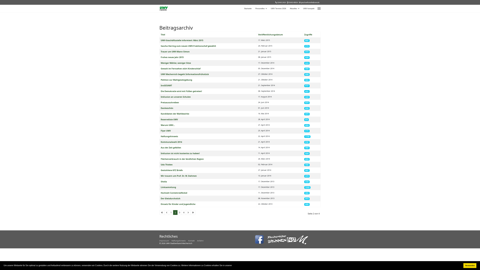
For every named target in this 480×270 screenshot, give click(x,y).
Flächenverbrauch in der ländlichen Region (182, 159)
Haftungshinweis (169, 136)
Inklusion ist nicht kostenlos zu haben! (180, 153)
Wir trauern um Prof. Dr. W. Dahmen (179, 175)
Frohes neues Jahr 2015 (172, 57)
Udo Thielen (167, 164)
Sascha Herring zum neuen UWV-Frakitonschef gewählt (188, 46)
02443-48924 (293, 2)
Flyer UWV (166, 130)
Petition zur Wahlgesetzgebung (176, 79)
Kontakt (191, 241)
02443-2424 (281, 2)
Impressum (164, 241)
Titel (163, 34)
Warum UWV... (168, 125)
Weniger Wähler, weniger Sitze (176, 63)
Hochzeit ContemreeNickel (174, 193)
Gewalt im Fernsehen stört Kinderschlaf (180, 68)
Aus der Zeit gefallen (171, 147)
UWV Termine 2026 (278, 9)
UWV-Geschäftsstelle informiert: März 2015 (182, 40)
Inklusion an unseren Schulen (176, 97)
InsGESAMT (166, 85)
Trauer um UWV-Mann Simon (175, 51)
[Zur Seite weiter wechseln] (188, 212)
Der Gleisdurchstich (170, 198)
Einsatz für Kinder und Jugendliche (178, 204)
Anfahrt (200, 241)
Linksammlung (168, 187)
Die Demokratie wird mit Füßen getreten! (181, 91)
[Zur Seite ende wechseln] (193, 212)
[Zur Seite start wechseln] (162, 212)
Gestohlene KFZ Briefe (172, 170)
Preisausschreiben (170, 102)
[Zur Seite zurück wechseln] (166, 212)
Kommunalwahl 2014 (171, 142)
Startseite (248, 9)
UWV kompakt (308, 9)
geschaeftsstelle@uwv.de (310, 2)
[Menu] (319, 8)
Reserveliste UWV (169, 119)
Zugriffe (308, 34)
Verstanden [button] (470, 265)
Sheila (164, 181)
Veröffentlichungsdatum (270, 34)
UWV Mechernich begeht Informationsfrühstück (185, 74)
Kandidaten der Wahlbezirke (175, 113)
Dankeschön (167, 108)
